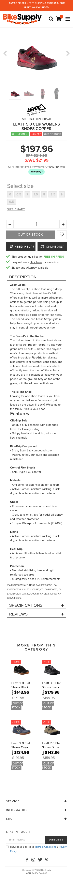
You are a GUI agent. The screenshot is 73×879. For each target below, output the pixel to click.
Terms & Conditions (45, 846)
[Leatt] (36, 110)
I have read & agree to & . (38, 849)
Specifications (25, 605)
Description (22, 277)
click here (36, 262)
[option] (36, 57)
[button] (36, 171)
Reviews (18, 614)
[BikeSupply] (23, 19)
